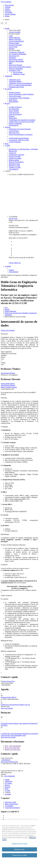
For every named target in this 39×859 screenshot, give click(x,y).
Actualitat (8, 266)
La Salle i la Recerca (15, 107)
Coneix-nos (12, 153)
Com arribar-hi (13, 169)
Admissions (8, 76)
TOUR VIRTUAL (15, 263)
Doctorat (11, 48)
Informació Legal (14, 164)
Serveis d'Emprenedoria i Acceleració (20, 134)
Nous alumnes (9, 5)
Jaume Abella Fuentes (8, 383)
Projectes (11, 116)
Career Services (14, 131)
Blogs (6, 143)
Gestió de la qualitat (15, 158)
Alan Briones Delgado (8, 373)
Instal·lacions (13, 100)
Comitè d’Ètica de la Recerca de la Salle (21, 122)
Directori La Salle (14, 165)
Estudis (7, 28)
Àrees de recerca (14, 112)
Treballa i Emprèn (14, 92)
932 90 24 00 (13, 218)
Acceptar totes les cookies (19, 855)
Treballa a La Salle (15, 167)
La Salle (7, 145)
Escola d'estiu (13, 47)
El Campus (8, 89)
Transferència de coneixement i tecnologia (22, 120)
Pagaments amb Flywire (16, 87)
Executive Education (15, 45)
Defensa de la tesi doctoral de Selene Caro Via (15, 704)
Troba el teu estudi (14, 30)
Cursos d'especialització (16, 41)
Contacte (7, 171)
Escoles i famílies (10, 14)
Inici (6, 307)
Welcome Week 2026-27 (8, 697)
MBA (10, 63)
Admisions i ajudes (19, 74)
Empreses (8, 10)
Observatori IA (13, 125)
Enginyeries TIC (14, 56)
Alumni (7, 9)
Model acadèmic (14, 160)
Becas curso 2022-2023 (12, 748)
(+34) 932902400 (9, 776)
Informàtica (12, 58)
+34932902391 (5, 760)
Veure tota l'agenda (7, 708)
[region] (19, 839)
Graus (11, 36)
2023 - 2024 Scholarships (13, 746)
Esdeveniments (13, 101)
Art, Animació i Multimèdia (17, 54)
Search (7, 19)
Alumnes (7, 7)
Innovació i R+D (14, 133)
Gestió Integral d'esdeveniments (19, 138)
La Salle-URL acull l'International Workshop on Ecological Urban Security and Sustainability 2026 (19, 734)
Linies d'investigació (15, 114)
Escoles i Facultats (14, 156)
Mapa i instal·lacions (11, 804)
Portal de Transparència (16, 162)
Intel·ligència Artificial (16, 59)
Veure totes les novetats (8, 737)
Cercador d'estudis (14, 32)
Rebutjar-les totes (19, 849)
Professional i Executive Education (20, 129)
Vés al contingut (6, 2)
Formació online (14, 43)
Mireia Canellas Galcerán (9, 387)
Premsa (7, 16)
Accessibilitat (9, 806)
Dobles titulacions (14, 37)
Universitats (8, 12)
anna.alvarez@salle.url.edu (9, 762)
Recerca (7, 103)
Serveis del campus (15, 96)
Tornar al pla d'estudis (8, 330)
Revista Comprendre (15, 123)
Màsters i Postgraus (15, 39)
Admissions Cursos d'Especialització (20, 83)
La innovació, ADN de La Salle (19, 140)
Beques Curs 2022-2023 (12, 749)
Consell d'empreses (15, 142)
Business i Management (16, 61)
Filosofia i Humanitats (16, 69)
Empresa (7, 127)
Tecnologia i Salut (14, 70)
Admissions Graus (14, 79)
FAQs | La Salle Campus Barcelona (20, 85)
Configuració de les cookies (19, 843)
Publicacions (13, 118)
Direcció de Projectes (15, 65)
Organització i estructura (16, 154)
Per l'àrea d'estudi (14, 50)
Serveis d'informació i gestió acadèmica (21, 94)
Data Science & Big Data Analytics (20, 67)
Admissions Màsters (15, 81)
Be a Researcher (14, 109)
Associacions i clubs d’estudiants (19, 98)
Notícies (11, 270)
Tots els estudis (17, 72)
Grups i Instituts (14, 111)
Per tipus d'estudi (14, 34)
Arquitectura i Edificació (16, 52)
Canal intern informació (12, 808)
